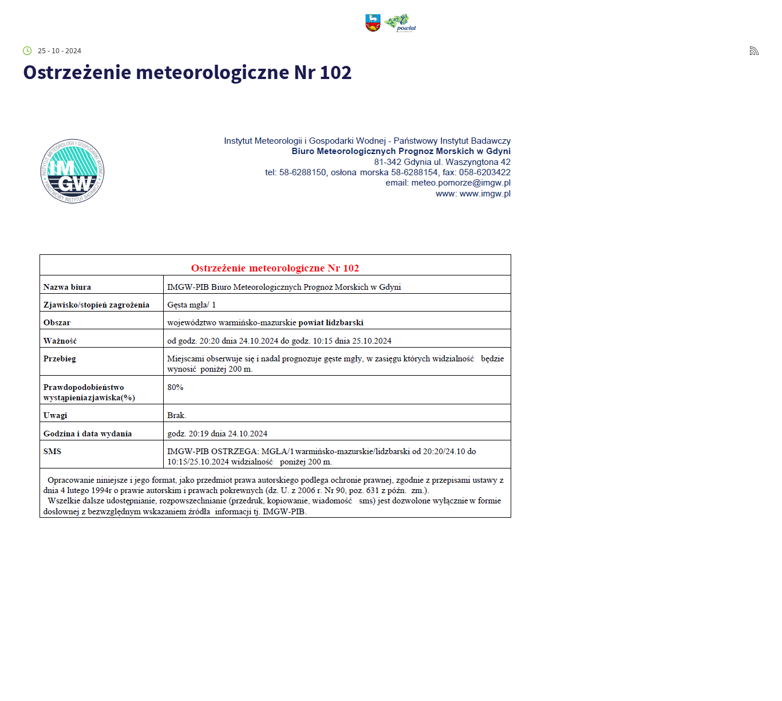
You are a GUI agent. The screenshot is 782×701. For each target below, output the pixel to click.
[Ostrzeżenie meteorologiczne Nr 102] (273, 533)
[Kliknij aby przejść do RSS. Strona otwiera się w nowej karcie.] (754, 51)
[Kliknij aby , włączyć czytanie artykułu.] (30, 103)
